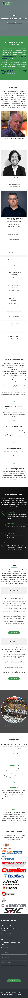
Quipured (18, 994)
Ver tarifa (14, 632)
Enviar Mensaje (14, 981)
